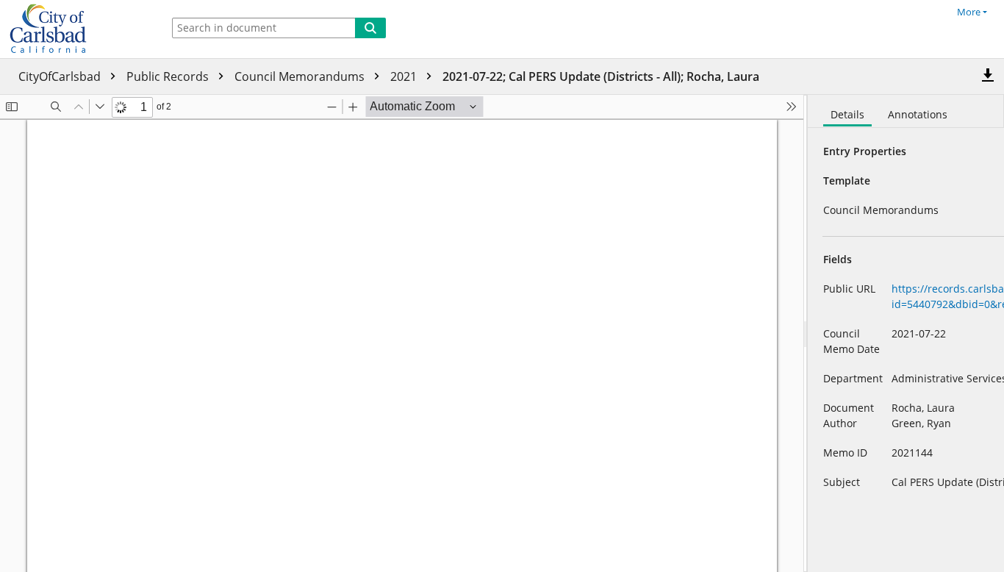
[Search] (370, 28)
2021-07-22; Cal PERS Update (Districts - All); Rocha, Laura (600, 76)
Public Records (169, 76)
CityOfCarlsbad (61, 76)
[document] (906, 333)
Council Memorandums (300, 76)
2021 (405, 76)
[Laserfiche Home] (77, 29)
